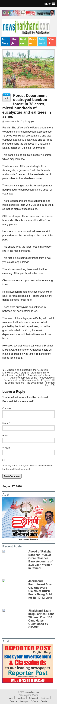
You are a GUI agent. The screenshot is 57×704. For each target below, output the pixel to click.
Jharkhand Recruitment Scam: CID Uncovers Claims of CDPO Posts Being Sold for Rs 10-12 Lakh (41, 589)
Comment (8, 408)
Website (6, 447)
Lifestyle (14, 41)
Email (5, 435)
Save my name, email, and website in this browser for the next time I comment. (27, 467)
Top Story (5, 41)
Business (23, 41)
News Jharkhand (31, 691)
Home (10, 697)
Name (6, 423)
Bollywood (41, 41)
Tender (44, 701)
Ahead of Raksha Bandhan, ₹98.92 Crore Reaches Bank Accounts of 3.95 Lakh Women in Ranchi (40, 559)
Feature (32, 41)
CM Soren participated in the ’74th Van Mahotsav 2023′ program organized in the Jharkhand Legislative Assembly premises (26, 372)
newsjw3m (10, 121)
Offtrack (51, 41)
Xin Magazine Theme (28, 694)
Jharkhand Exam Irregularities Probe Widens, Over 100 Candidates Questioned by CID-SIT (41, 618)
